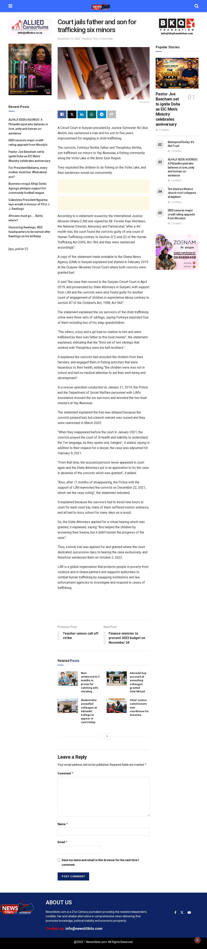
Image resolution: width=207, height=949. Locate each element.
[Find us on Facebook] (175, 912)
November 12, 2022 (69, 38)
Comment (66, 773)
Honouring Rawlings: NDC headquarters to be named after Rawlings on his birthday (29, 232)
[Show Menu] (10, 6)
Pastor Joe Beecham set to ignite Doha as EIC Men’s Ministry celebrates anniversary (29, 156)
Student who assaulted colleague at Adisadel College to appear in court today (89, 711)
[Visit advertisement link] (30, 27)
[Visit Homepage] (103, 6)
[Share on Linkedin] (81, 114)
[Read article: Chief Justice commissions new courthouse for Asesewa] (117, 705)
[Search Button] (196, 6)
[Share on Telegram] (101, 114)
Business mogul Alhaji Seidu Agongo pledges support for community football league (27, 188)
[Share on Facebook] (62, 114)
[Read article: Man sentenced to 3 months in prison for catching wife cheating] (68, 678)
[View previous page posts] (100, 736)
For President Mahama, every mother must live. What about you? (27, 172)
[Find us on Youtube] (189, 912)
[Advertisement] (104, 186)
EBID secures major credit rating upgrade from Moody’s (181, 214)
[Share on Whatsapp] (91, 114)
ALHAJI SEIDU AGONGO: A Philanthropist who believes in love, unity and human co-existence (183, 167)
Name (63, 824)
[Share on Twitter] (72, 114)
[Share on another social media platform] (111, 114)
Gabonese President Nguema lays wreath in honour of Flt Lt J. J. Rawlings (29, 204)
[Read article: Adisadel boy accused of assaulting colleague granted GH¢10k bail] (117, 678)
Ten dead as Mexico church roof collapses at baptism (182, 192)
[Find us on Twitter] (182, 912)
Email (63, 842)
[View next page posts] (107, 736)
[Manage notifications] (197, 940)
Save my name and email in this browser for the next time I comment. (100, 862)
